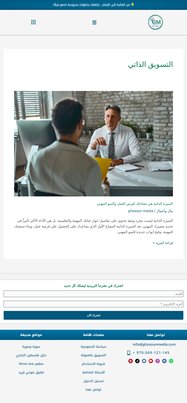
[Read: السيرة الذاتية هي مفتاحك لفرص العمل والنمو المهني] (93, 143)
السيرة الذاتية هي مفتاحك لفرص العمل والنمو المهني (135, 204)
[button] (94, 22)
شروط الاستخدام (93, 364)
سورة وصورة (31, 346)
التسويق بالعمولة (93, 355)
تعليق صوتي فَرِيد (31, 372)
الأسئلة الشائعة (93, 372)
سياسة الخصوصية (93, 346)
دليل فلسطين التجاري (31, 355)
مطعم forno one (31, 364)
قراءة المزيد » (163, 242)
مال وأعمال (164, 211)
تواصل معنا (93, 389)
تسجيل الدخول (93, 381)
